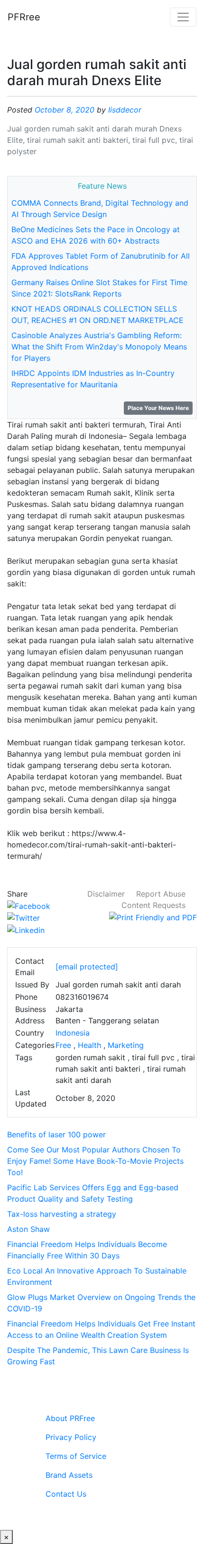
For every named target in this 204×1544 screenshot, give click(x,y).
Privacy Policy (71, 1437)
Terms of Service (76, 1456)
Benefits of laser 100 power (56, 1134)
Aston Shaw (28, 1229)
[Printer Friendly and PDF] (153, 916)
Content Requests (153, 905)
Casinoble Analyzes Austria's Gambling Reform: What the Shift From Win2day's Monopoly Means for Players (99, 347)
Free (63, 1045)
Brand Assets (69, 1475)
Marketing (126, 1045)
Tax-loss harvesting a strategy (61, 1214)
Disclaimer (106, 893)
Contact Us (66, 1494)
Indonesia (73, 1033)
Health (89, 1045)
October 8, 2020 (64, 109)
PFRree (24, 17)
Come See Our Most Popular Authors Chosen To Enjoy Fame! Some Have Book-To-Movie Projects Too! (95, 1161)
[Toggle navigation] (183, 17)
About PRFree (70, 1418)
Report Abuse (160, 893)
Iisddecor (124, 109)
